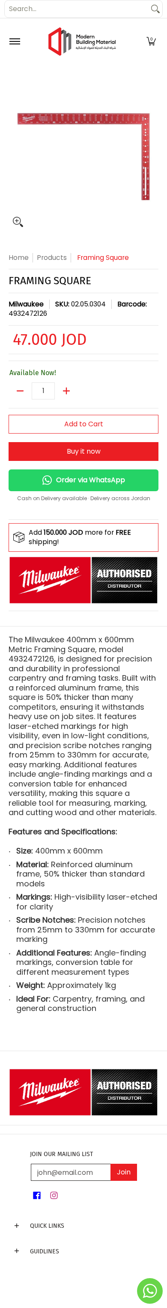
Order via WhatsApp (90, 480)
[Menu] (14, 41)
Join (124, 1172)
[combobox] (77, 8)
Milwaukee (26, 304)
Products (52, 257)
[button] (151, 41)
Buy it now (84, 451)
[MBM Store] (82, 42)
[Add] (66, 391)
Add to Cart (83, 424)
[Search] (155, 8)
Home (19, 257)
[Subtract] (20, 391)
